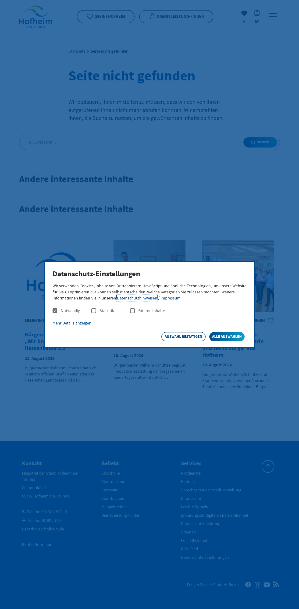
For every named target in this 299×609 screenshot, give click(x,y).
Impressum (170, 298)
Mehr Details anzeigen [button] (72, 323)
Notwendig (70, 311)
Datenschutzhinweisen (137, 298)
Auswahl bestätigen (183, 336)
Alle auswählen (227, 336)
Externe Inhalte (151, 311)
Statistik (107, 311)
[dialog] (149, 304)
